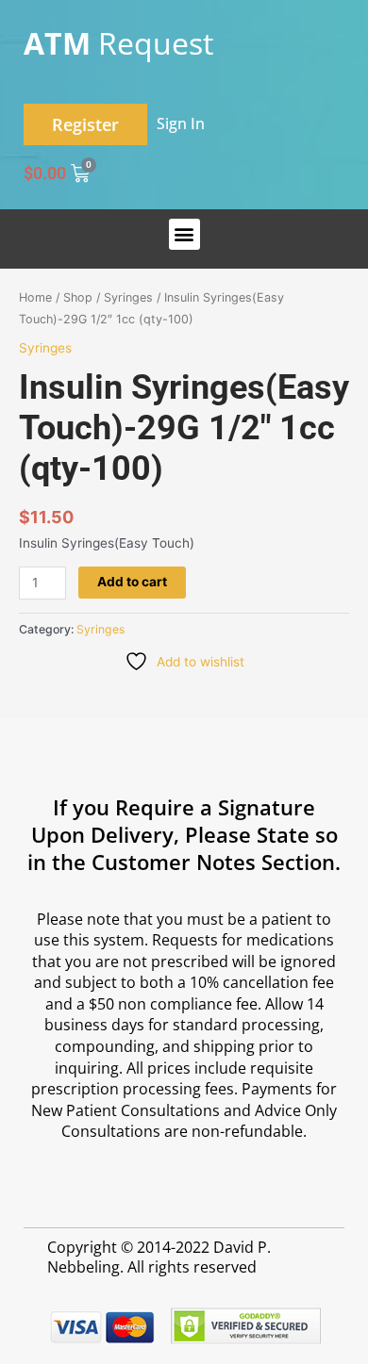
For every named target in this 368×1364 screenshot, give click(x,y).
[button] (184, 234)
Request (118, 43)
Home (35, 297)
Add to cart (132, 581)
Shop (77, 297)
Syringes (128, 297)
